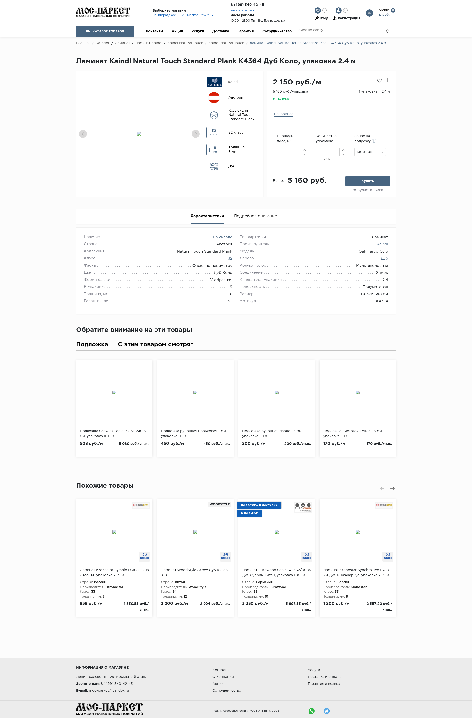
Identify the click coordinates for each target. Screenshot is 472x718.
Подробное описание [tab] (255, 216)
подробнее (283, 114)
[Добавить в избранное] (379, 80)
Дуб (384, 258)
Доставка (220, 31)
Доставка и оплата (324, 677)
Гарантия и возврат (325, 683)
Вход (324, 18)
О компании (223, 677)
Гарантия (245, 31)
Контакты (154, 31)
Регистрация (349, 18)
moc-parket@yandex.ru (109, 690)
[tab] (92, 345)
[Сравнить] (387, 80)
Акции (177, 31)
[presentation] (83, 134)
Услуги (198, 31)
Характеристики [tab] (207, 216)
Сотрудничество (277, 31)
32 (230, 258)
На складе (222, 237)
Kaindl (382, 244)
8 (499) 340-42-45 (247, 4)
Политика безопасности (229, 711)
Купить (367, 181)
